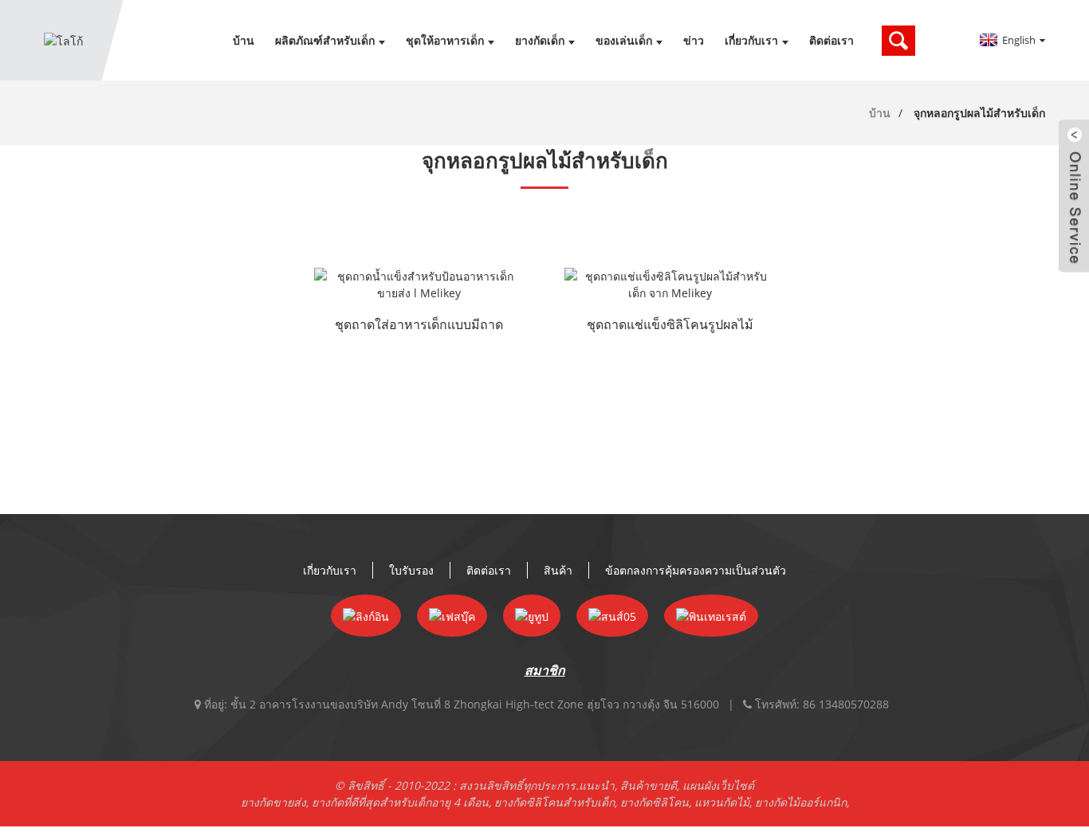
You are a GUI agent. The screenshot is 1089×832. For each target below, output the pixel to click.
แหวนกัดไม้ (721, 802)
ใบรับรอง (411, 570)
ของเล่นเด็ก (624, 40)
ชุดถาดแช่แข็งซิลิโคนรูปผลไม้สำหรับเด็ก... (670, 326)
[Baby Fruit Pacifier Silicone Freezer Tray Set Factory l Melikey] (669, 284)
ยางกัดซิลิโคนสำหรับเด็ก (554, 802)
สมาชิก (545, 670)
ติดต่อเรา (831, 40)
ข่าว (693, 40)
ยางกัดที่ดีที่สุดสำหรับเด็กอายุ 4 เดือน (400, 802)
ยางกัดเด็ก (539, 40)
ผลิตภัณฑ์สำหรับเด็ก (325, 40)
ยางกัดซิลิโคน (654, 802)
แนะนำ (597, 785)
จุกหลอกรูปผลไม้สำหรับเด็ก (979, 112)
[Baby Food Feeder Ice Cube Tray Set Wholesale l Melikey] (419, 284)
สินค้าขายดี (648, 785)
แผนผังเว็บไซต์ (718, 785)
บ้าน (243, 40)
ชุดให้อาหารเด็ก (445, 40)
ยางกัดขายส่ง (273, 802)
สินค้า (558, 570)
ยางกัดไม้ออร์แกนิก (801, 802)
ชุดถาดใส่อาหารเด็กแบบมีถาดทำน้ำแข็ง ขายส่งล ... (419, 326)
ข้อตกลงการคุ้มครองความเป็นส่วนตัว (695, 570)
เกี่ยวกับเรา (751, 40)
